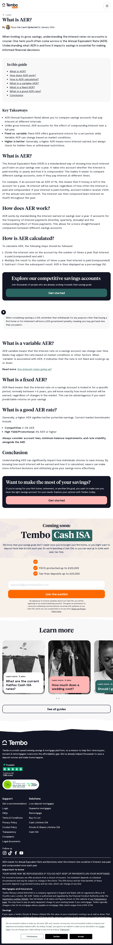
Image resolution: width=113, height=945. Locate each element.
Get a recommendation (14, 803)
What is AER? (18, 71)
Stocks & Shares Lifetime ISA (44, 827)
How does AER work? (23, 75)
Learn (8, 14)
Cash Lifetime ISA (38, 822)
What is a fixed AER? (22, 87)
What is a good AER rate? (25, 91)
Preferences (32, 937)
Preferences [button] (64, 930)
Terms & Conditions (12, 817)
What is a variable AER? (24, 83)
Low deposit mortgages (41, 803)
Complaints (8, 836)
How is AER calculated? (24, 79)
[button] (107, 5)
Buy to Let (34, 817)
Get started (56, 293)
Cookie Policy (9, 827)
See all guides (56, 709)
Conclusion (16, 95)
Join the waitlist (56, 594)
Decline (56, 937)
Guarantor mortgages (40, 808)
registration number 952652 (15, 899)
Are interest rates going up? (34, 369)
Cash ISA (33, 831)
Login (5, 808)
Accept (81, 937)
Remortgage (35, 812)
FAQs (5, 812)
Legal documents (11, 841)
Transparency (9, 831)
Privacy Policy (9, 822)
